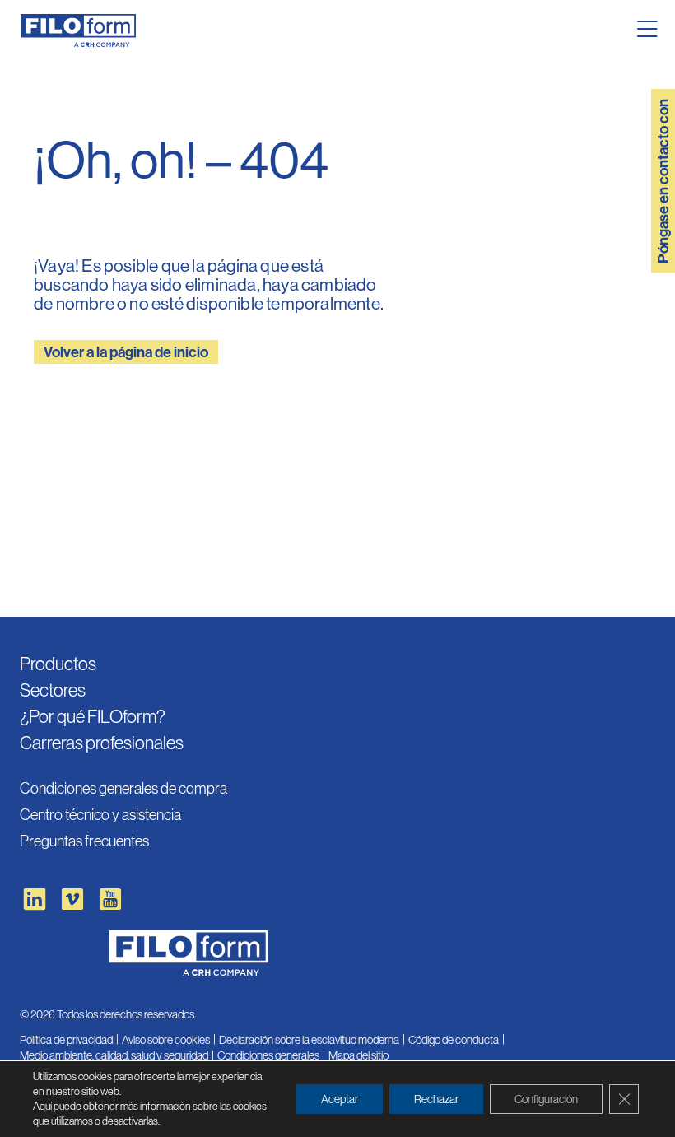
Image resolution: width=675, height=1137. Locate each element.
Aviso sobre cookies (166, 1040)
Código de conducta (453, 1040)
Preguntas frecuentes (84, 841)
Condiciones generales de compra (123, 788)
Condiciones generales (268, 1055)
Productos (58, 664)
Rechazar (436, 1099)
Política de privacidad (66, 1040)
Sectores (53, 690)
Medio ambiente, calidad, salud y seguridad (114, 1055)
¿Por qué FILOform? (92, 716)
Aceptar (339, 1099)
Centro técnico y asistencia (100, 814)
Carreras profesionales (102, 743)
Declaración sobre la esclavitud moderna (309, 1040)
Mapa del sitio (358, 1055)
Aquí (42, 1106)
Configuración (546, 1099)
